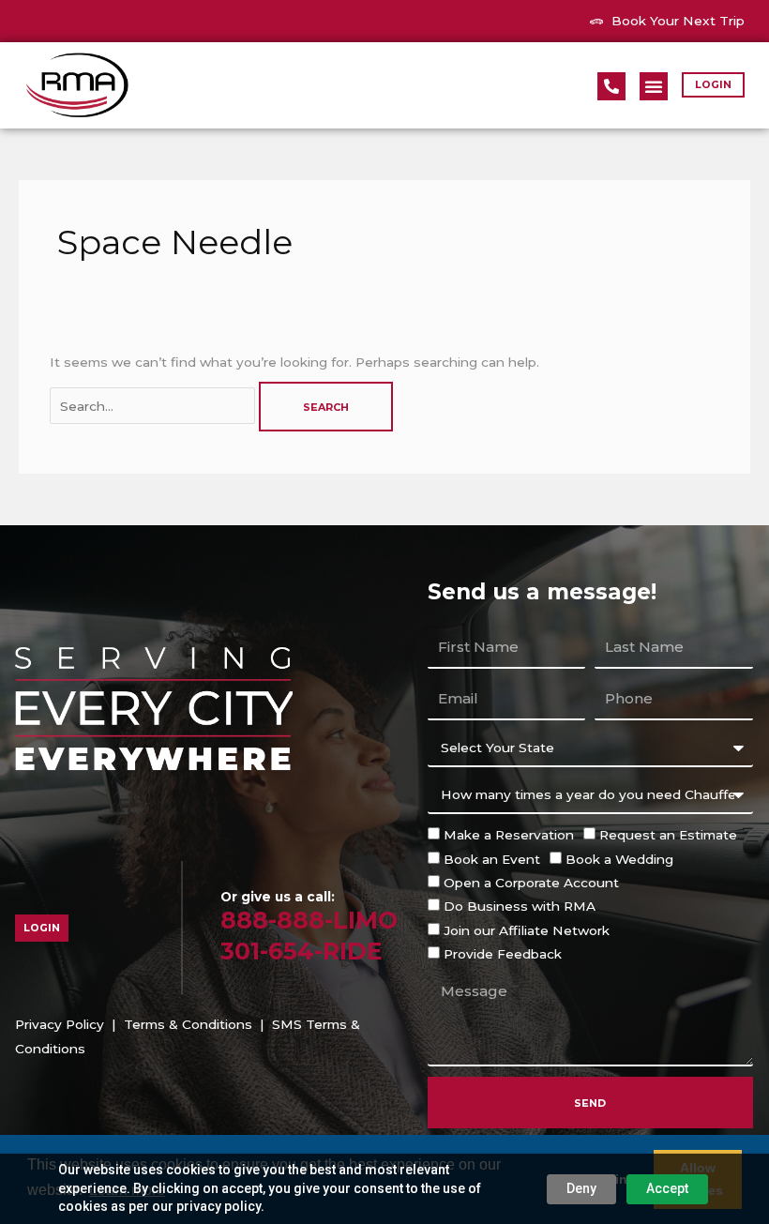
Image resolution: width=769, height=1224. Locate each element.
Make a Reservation (509, 834)
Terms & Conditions (188, 1024)
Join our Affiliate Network (527, 930)
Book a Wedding (619, 859)
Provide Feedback (503, 953)
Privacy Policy (59, 1024)
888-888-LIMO (309, 920)
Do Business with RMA (520, 906)
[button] (654, 86)
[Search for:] (155, 406)
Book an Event (492, 859)
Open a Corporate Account (531, 882)
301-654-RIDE (301, 951)
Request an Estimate (668, 834)
